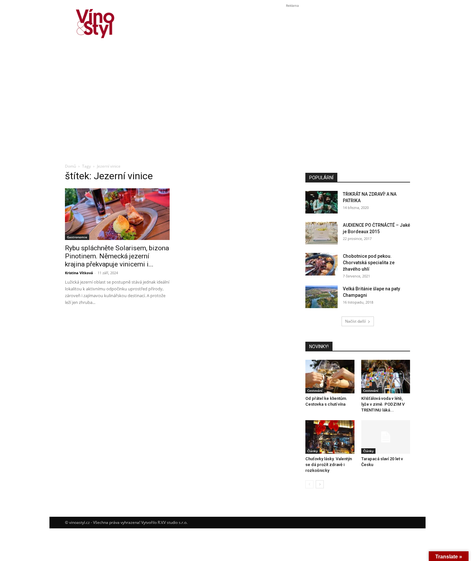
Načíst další (355, 321)
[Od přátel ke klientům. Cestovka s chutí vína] (329, 376)
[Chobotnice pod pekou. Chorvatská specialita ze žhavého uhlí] (321, 264)
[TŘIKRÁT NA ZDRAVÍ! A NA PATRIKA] (321, 202)
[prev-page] (309, 484)
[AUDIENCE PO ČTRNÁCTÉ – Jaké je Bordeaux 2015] (321, 233)
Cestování (314, 390)
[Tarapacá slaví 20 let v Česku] (385, 437)
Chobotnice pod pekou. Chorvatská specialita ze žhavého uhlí (369, 263)
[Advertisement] (237, 111)
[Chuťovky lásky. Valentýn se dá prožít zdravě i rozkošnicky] (329, 437)
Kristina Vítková (79, 272)
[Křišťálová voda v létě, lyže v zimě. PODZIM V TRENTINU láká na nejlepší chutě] (385, 376)
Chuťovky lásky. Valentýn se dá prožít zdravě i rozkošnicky (328, 464)
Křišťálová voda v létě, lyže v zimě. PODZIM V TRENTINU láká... (383, 404)
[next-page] (320, 484)
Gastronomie (77, 237)
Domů (70, 166)
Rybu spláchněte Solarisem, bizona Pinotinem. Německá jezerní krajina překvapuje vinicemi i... (117, 256)
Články (312, 451)
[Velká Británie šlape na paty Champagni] (321, 297)
